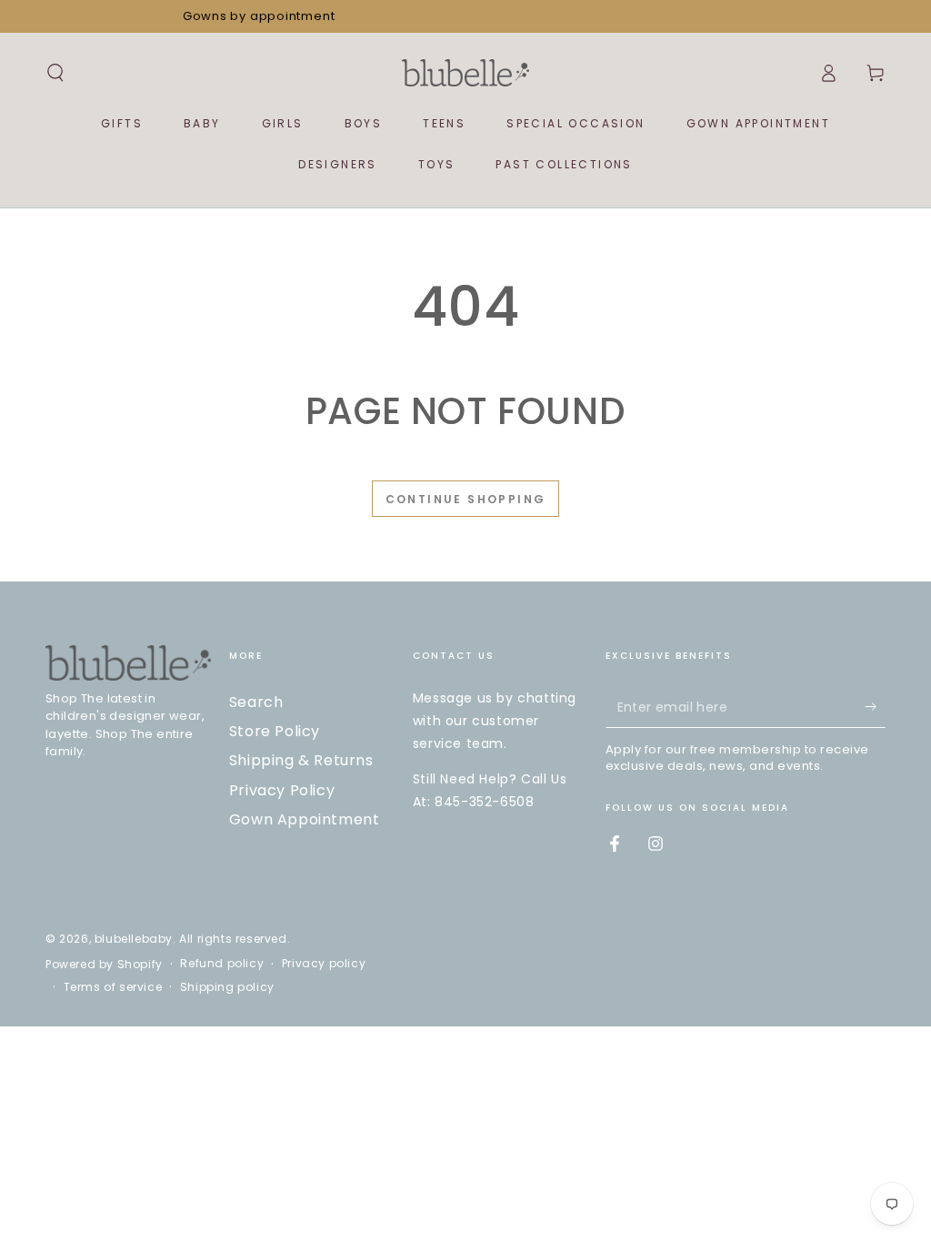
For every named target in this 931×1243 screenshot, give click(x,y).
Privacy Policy (282, 790)
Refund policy (222, 963)
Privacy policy (323, 963)
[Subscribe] (875, 707)
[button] (55, 73)
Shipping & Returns (301, 760)
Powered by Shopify (104, 964)
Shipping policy (227, 987)
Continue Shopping (465, 499)
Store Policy (274, 731)
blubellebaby (134, 938)
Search (256, 702)
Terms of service (113, 987)
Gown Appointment (304, 819)
